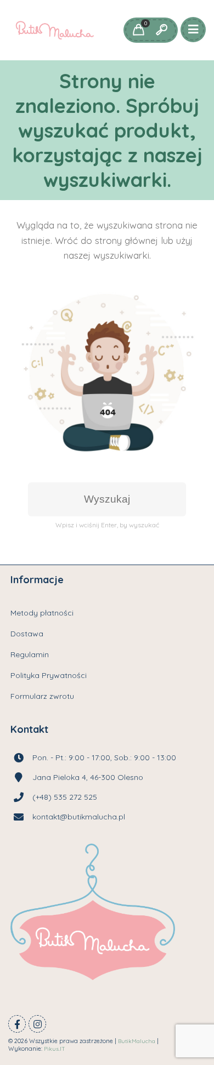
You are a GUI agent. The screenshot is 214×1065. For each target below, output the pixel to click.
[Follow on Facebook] (17, 1024)
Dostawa (26, 634)
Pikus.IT (54, 1048)
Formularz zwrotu (42, 696)
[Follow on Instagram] (37, 1024)
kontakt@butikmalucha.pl (78, 817)
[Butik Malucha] (54, 30)
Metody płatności (42, 613)
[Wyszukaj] (161, 30)
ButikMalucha (136, 1041)
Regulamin (29, 654)
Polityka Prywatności (48, 675)
